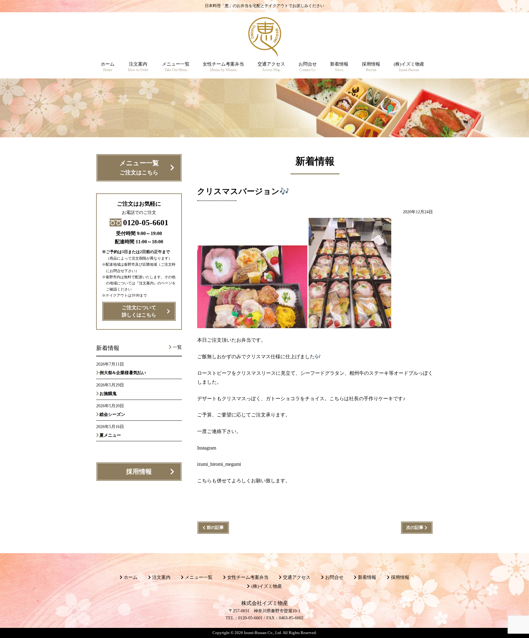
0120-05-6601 (145, 222)
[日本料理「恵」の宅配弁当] (264, 51)
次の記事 (414, 527)
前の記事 (215, 527)
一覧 (177, 347)
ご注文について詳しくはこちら (139, 311)
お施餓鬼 (110, 393)
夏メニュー (110, 435)
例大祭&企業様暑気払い (122, 372)
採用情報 (139, 471)
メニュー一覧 (139, 167)
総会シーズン (112, 414)
